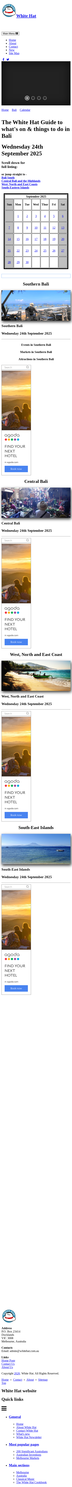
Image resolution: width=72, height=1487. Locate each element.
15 (18, 239)
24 (36, 250)
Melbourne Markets (27, 1458)
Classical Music (25, 1479)
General (15, 1417)
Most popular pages (24, 1444)
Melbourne (22, 1472)
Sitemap (43, 1379)
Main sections (19, 1465)
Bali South (8, 177)
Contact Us (8, 1363)
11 (45, 227)
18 (44, 239)
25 (44, 250)
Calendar (25, 109)
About (12, 43)
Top (3, 1383)
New (12, 50)
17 (36, 239)
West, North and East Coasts (19, 184)
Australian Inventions (28, 1454)
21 (9, 250)
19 (53, 239)
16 (27, 239)
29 (18, 262)
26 (53, 250)
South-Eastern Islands (15, 187)
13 (62, 227)
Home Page (8, 1360)
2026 (17, 1373)
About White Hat (26, 1427)
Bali (14, 109)
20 (62, 239)
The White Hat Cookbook (31, 1482)
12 (53, 227)
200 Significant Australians (32, 1451)
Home (12, 40)
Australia (21, 1475)
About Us (7, 1367)
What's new (23, 1433)
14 (9, 239)
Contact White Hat (27, 1430)
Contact (13, 46)
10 (36, 227)
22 (18, 250)
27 (62, 250)
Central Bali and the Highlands (20, 180)
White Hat (26, 15)
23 (27, 250)
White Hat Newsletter (29, 1437)
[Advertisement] (36, 1152)
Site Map (14, 53)
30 (27, 262)
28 (9, 262)
